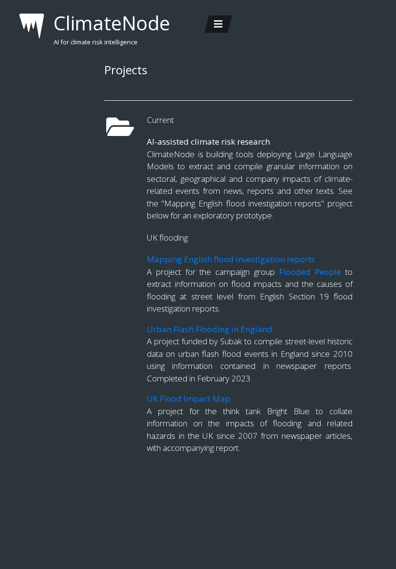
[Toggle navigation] (218, 24)
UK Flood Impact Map (188, 398)
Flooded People (310, 271)
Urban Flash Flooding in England (209, 329)
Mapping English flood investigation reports (231, 259)
